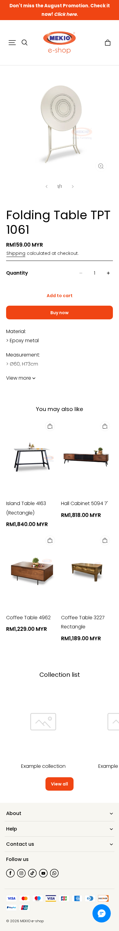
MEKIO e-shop (32, 921)
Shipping (15, 253)
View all (59, 784)
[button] (12, 43)
